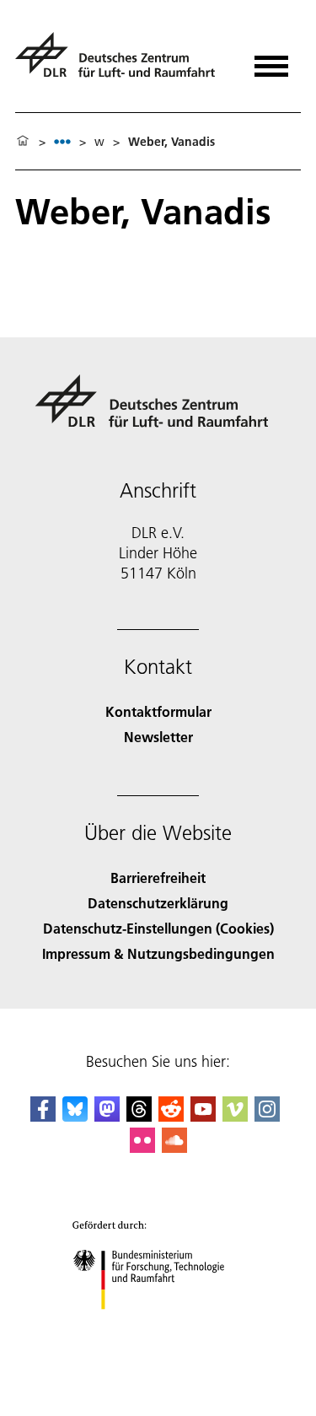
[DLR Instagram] (267, 1116)
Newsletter (158, 737)
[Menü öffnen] (271, 60)
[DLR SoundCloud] (174, 1147)
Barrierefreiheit (158, 877)
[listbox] (62, 141)
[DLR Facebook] (43, 1116)
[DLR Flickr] (142, 1147)
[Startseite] (22, 141)
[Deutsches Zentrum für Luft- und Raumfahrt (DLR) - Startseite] (121, 62)
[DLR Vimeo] (235, 1116)
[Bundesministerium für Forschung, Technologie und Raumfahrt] (158, 1326)
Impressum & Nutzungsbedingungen (158, 953)
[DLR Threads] (139, 1116)
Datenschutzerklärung (158, 903)
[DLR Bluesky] (75, 1116)
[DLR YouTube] (203, 1116)
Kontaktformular (158, 711)
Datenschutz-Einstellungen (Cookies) (158, 928)
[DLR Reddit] (171, 1116)
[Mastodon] (107, 1116)
